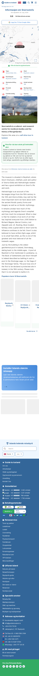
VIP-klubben (6, 558)
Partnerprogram (8, 656)
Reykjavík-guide (8, 575)
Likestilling (6, 478)
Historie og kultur (8, 578)
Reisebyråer (6, 599)
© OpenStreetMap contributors (29, 63)
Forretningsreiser (8, 551)
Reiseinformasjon (8, 572)
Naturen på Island (8, 569)
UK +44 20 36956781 (12, 636)
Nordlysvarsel (7, 591)
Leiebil (4, 529)
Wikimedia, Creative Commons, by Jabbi (21, 169)
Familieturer (6, 542)
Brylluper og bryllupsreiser (11, 611)
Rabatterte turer (8, 554)
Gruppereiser (7, 545)
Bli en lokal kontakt (9, 652)
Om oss (5, 466)
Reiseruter (6, 588)
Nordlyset (5, 581)
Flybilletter (6, 536)
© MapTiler (18, 63)
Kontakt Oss (6, 481)
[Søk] (29, 3)
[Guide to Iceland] (9, 2)
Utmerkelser (6, 469)
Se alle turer (31, 331)
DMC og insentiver (8, 605)
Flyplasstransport (8, 539)
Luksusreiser (6, 548)
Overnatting (6, 533)
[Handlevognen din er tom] (32, 3)
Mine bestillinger (8, 561)
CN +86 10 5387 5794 (13, 642)
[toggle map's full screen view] (35, 60)
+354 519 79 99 (10, 626)
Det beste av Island (9, 584)
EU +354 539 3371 (11, 639)
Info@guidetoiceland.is (13, 623)
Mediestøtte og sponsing (11, 608)
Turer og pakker (8, 523)
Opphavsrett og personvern (12, 475)
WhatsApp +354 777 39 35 (14, 645)
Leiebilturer (6, 526)
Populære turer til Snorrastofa (14, 276)
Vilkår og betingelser (9, 472)
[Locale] (19, 3)
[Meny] (35, 3)
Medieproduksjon (8, 602)
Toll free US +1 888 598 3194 (15, 633)
